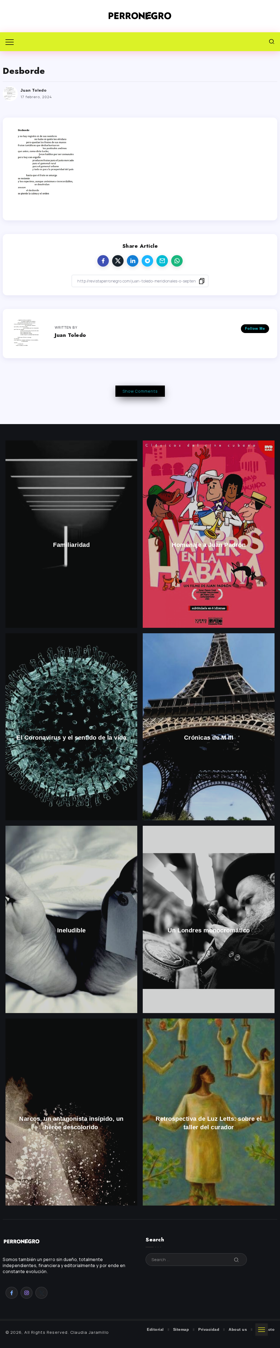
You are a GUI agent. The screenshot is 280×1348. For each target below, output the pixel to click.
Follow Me (255, 328)
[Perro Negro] (140, 15)
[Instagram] (26, 1292)
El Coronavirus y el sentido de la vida (71, 737)
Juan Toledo (34, 90)
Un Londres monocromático (209, 930)
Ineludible (71, 930)
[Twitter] (41, 1292)
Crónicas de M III (209, 737)
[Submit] (236, 1259)
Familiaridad (71, 545)
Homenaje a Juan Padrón (209, 545)
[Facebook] (11, 1292)
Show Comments (140, 391)
